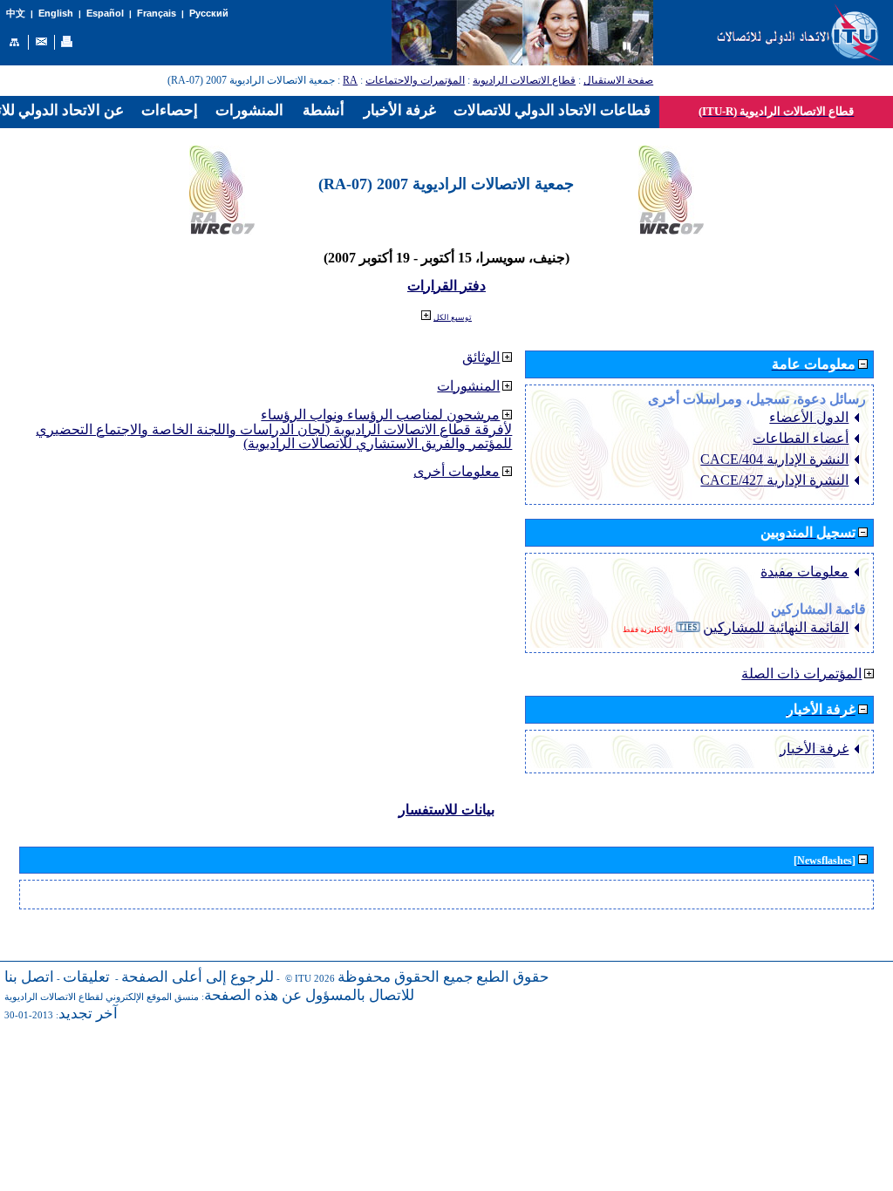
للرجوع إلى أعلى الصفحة (197, 977)
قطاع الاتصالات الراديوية (524, 80)
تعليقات (86, 977)
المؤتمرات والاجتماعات (415, 80)
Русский (208, 13)
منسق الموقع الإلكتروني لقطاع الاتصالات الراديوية (101, 997)
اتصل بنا (29, 977)
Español (105, 13)
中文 (15, 13)
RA (350, 80)
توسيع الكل (452, 317)
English (55, 13)
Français (156, 13)
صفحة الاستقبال (618, 80)
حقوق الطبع (512, 977)
